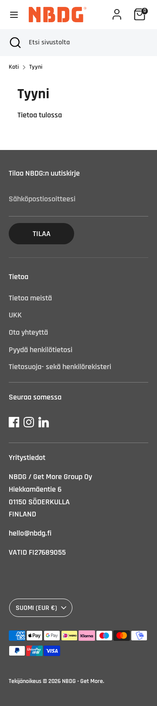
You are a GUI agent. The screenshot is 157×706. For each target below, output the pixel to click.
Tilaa (42, 234)
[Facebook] (14, 422)
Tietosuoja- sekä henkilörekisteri (60, 367)
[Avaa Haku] (14, 42)
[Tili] (117, 12)
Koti (14, 67)
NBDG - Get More (82, 681)
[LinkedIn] (43, 422)
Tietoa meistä (30, 298)
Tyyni (35, 67)
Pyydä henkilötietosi (40, 350)
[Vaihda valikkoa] (14, 14)
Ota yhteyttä (28, 332)
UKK (15, 315)
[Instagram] (29, 422)
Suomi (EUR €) (36, 607)
